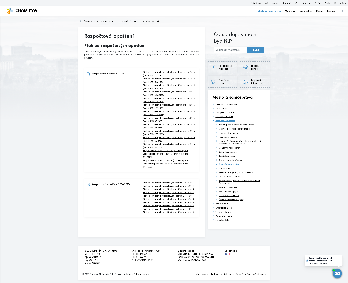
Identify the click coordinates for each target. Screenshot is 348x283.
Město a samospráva (269, 11)
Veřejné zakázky (272, 3)
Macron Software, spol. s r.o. (139, 274)
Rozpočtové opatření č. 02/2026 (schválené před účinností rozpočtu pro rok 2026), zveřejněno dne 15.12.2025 (165, 154)
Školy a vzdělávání (223, 212)
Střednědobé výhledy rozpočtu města (236, 173)
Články (327, 3)
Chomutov (88, 21)
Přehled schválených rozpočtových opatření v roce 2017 (168, 209)
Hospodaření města (128, 21)
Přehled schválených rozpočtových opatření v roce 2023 (168, 189)
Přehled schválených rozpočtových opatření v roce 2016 (168, 212)
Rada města (221, 109)
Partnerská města (223, 216)
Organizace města (223, 208)
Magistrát (290, 11)
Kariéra (317, 3)
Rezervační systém (291, 3)
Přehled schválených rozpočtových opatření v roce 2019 (168, 203)
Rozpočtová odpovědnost (230, 160)
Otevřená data (224, 82)
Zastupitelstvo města (224, 113)
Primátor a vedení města (226, 105)
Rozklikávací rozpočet (228, 156)
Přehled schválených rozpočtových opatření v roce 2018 (168, 206)
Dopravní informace (256, 82)
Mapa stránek (340, 3)
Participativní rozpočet (226, 67)
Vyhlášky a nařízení (224, 117)
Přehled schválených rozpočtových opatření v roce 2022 (168, 193)
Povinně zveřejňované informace (251, 274)
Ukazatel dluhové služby (229, 177)
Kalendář (306, 3)
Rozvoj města (221, 204)
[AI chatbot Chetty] (337, 273)
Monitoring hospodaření (229, 148)
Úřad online (306, 11)
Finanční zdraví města (228, 133)
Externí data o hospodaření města (234, 129)
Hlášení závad (256, 67)
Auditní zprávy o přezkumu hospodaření (236, 125)
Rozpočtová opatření (150, 21)
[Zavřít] (339, 258)
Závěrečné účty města (229, 196)
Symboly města (222, 220)
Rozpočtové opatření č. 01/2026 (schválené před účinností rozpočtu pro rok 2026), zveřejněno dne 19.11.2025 (165, 164)
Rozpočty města (226, 169)
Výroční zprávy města (228, 188)
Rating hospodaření (228, 152)
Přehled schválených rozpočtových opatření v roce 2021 (168, 196)
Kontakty (332, 11)
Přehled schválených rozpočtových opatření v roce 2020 (168, 199)
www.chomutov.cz (145, 260)
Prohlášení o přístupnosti (222, 274)
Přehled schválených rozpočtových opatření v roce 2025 (168, 183)
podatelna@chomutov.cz (149, 251)
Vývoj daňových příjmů (228, 192)
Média (319, 11)
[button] (342, 11)
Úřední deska (255, 3)
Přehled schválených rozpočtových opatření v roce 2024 (168, 186)
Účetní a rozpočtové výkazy (231, 200)
